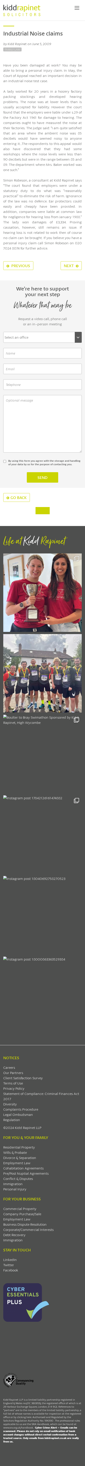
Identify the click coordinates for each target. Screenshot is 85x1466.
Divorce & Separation (19, 1157)
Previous (20, 265)
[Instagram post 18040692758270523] (42, 915)
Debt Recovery (14, 1234)
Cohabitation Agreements (23, 1168)
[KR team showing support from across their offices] (42, 673)
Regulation (11, 1119)
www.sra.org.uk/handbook (18, 1427)
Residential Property (19, 1147)
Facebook (10, 1270)
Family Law (12, 49)
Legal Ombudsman (18, 1114)
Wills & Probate (15, 1152)
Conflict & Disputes (18, 1178)
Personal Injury (14, 1189)
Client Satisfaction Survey (23, 1078)
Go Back (18, 497)
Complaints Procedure (20, 1109)
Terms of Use (13, 1083)
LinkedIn (10, 1259)
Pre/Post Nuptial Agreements (26, 1173)
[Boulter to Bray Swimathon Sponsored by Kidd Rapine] (42, 754)
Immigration (13, 1183)
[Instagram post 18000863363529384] (42, 996)
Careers (9, 1067)
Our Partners (13, 1072)
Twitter (8, 1264)
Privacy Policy (13, 1088)
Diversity (10, 1104)
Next (69, 265)
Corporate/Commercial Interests (28, 1229)
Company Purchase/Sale (22, 1213)
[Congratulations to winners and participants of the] (42, 592)
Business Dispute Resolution (25, 1224)
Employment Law (16, 1163)
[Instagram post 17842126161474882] (42, 834)
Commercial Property (19, 1208)
